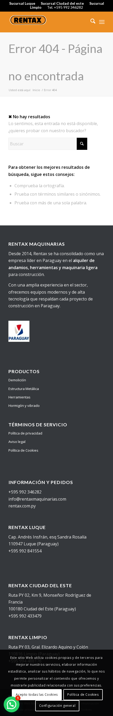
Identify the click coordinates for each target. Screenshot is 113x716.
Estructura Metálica (23, 388)
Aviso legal (16, 441)
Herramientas (19, 397)
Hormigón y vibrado (24, 405)
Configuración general (57, 705)
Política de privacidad (25, 433)
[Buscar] (90, 21)
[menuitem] (90, 21)
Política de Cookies (23, 450)
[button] (11, 704)
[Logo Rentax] (46, 21)
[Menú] (102, 22)
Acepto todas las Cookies (37, 694)
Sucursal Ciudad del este (62, 3)
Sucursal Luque (22, 3)
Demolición (17, 380)
